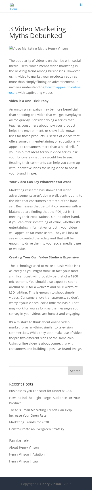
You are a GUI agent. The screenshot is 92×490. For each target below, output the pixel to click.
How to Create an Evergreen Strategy (36, 429)
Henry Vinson (50, 484)
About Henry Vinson (24, 447)
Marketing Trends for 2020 (29, 422)
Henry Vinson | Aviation (27, 454)
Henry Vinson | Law (23, 461)
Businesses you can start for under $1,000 (40, 391)
